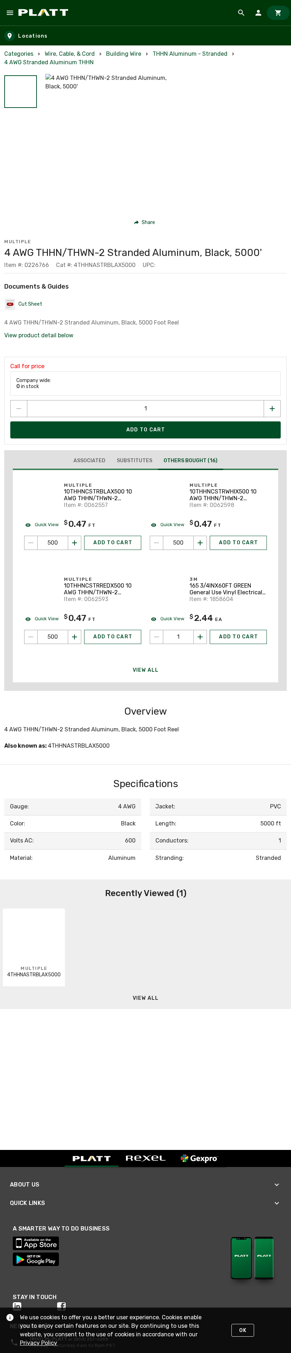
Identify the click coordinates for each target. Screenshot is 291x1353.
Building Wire (123, 53)
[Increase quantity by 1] (272, 408)
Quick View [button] (46, 524)
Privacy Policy (38, 1343)
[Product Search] (241, 12)
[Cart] (278, 13)
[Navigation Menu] (9, 12)
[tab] (89, 461)
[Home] (44, 12)
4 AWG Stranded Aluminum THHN (49, 62)
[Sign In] (258, 12)
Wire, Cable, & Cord (70, 53)
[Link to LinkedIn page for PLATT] (35, 1306)
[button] (20, 91)
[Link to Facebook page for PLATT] (79, 1306)
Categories (18, 53)
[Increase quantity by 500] (74, 543)
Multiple (17, 241)
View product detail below (38, 335)
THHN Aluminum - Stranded (190, 53)
